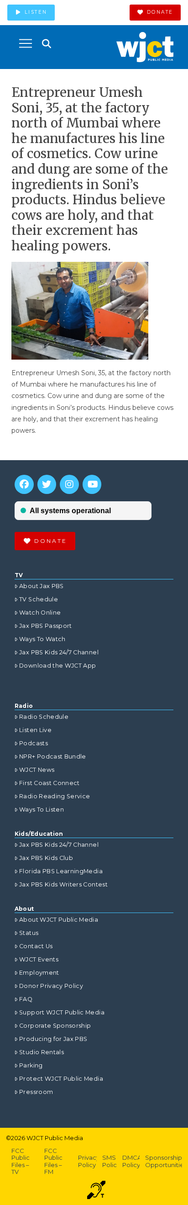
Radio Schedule (43, 716)
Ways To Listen (41, 809)
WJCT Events (38, 959)
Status (28, 932)
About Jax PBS (41, 586)
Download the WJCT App (57, 665)
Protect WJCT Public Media (61, 1078)
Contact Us (36, 946)
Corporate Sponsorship (55, 1025)
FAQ (25, 999)
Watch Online (40, 612)
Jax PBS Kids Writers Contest (63, 884)
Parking (30, 1065)
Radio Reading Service (54, 796)
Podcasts (33, 743)
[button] (26, 43)
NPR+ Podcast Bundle (52, 756)
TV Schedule (38, 599)
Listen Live (35, 730)
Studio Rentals (41, 1052)
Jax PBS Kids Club (46, 858)
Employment (39, 972)
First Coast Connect (49, 783)
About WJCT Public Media (58, 919)
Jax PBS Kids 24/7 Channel (59, 652)
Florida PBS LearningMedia (61, 871)
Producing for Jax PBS (53, 1038)
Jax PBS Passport (45, 625)
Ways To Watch (42, 639)
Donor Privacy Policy (51, 985)
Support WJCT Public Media (61, 1012)
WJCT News (36, 769)
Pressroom (36, 1091)
